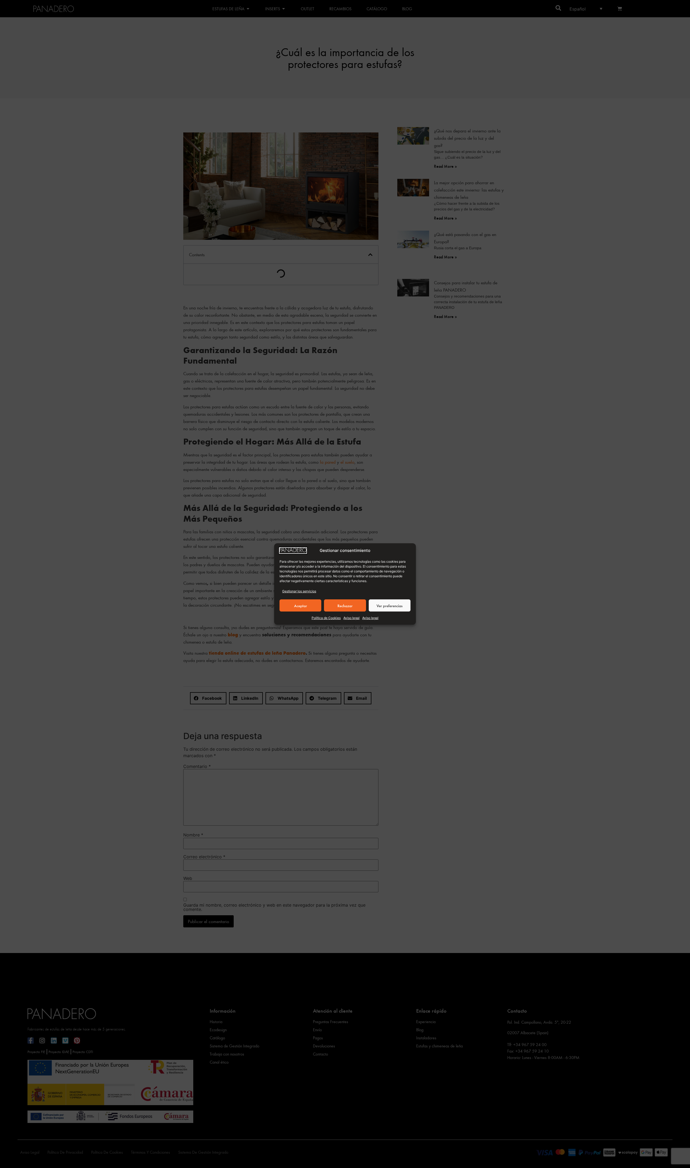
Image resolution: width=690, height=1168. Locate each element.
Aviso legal (351, 618)
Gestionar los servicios (299, 591)
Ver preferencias (389, 605)
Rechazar (345, 605)
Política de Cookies (326, 618)
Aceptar (300, 605)
